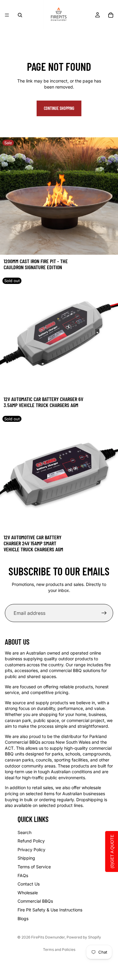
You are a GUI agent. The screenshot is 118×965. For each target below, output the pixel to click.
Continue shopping (59, 108)
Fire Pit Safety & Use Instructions (50, 909)
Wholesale (28, 892)
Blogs (23, 918)
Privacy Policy (31, 849)
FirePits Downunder (48, 937)
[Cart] (110, 15)
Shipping (26, 858)
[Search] (20, 15)
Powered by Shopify (84, 937)
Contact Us (29, 883)
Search (24, 832)
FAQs (23, 875)
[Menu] (7, 15)
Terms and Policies (59, 949)
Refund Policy (31, 840)
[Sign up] (104, 613)
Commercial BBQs (35, 901)
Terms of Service (34, 866)
